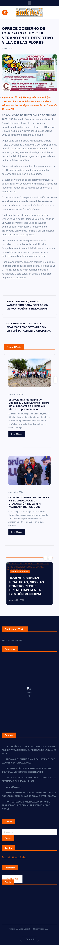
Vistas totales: (8, 640)
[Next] (50, 558)
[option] (29, 583)
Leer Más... (16, 434)
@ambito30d (12, 879)
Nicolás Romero (19, 572)
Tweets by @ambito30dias (14, 857)
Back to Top (31, 939)
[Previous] (45, 558)
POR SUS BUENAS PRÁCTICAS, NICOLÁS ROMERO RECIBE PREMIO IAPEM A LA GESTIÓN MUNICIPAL (26, 586)
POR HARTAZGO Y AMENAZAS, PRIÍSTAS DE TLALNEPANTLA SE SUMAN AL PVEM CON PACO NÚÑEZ (26, 805)
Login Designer (13, 787)
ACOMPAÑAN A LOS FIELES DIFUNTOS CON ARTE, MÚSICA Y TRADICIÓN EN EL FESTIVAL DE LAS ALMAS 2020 (29, 750)
